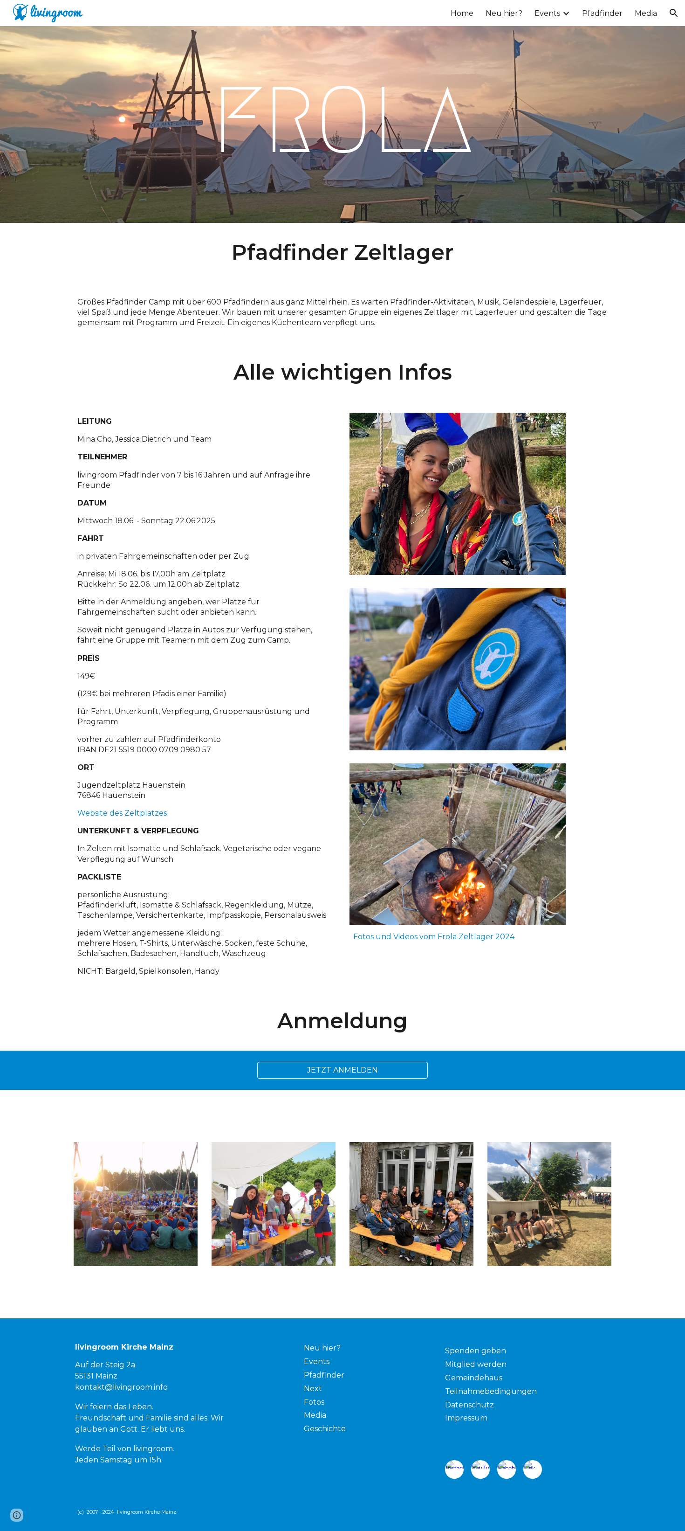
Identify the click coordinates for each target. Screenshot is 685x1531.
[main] (342, 124)
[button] (674, 13)
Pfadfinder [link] (602, 13)
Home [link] (462, 13)
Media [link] (646, 13)
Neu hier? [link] (504, 13)
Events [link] (547, 13)
